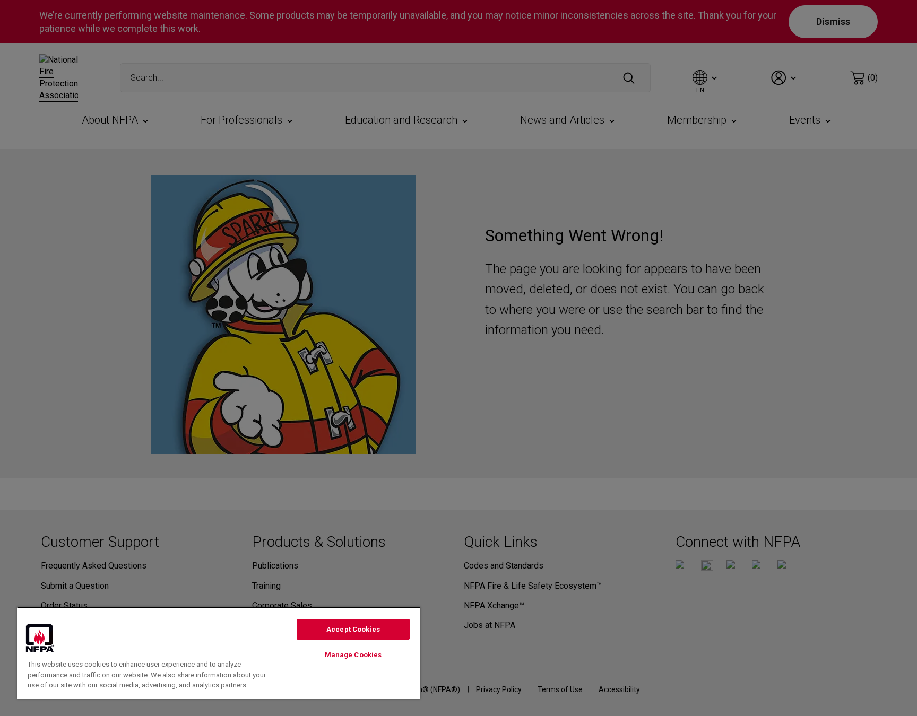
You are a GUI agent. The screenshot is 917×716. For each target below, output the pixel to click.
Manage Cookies (353, 655)
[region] (218, 653)
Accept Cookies (353, 629)
